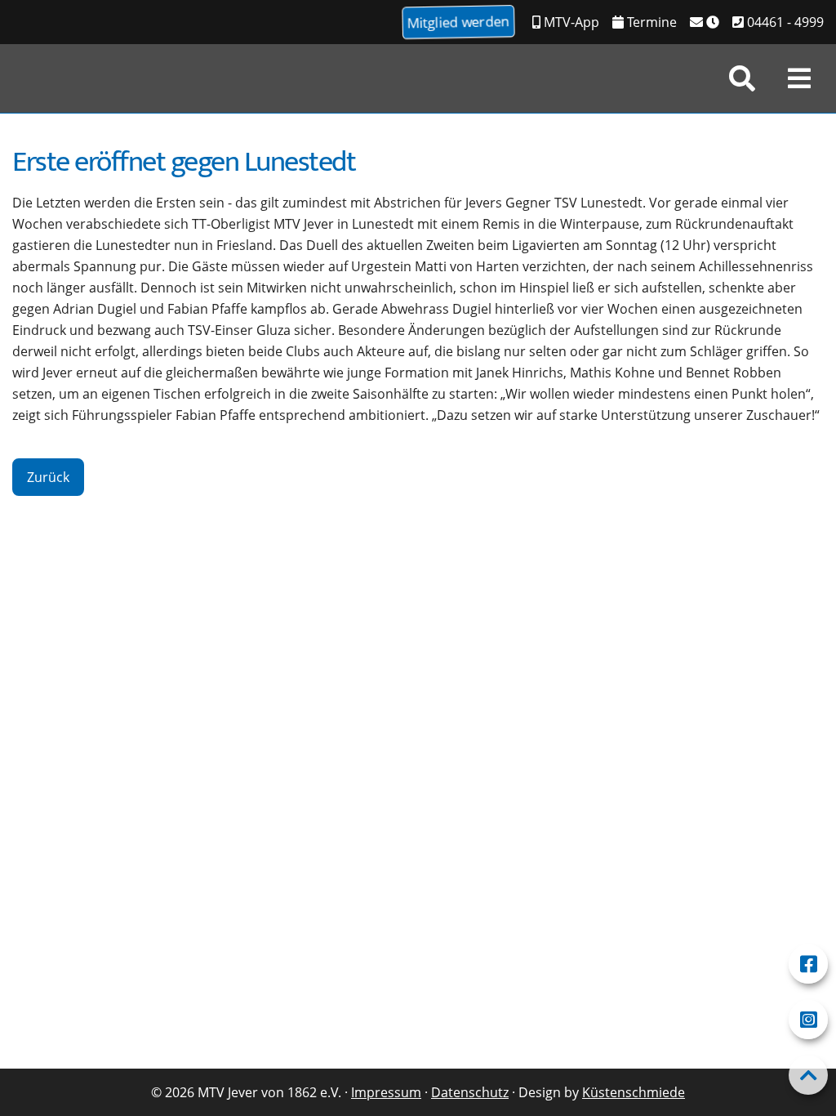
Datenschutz (470, 1092)
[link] (742, 78)
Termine (650, 22)
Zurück (48, 477)
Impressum (386, 1092)
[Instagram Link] (808, 1019)
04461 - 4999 (784, 22)
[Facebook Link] (808, 964)
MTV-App (569, 22)
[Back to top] (808, 1075)
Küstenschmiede (633, 1092)
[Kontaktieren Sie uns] (704, 22)
